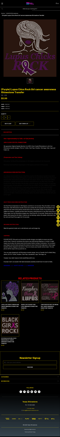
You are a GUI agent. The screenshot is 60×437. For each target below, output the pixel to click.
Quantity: (3, 114)
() (58, 3)
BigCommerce (32, 429)
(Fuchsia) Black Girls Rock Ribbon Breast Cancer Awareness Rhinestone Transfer (8, 341)
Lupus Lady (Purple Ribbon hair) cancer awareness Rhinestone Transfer (10, 306)
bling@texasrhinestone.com (31, 410)
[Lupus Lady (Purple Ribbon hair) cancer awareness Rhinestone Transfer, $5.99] (10, 292)
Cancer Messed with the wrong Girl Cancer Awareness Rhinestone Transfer (49, 306)
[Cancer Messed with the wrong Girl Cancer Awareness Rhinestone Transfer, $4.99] (49, 292)
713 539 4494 (30, 408)
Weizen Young (32, 431)
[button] (30, 132)
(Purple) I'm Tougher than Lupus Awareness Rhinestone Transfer (29, 306)
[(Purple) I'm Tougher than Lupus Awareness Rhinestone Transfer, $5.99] (30, 292)
